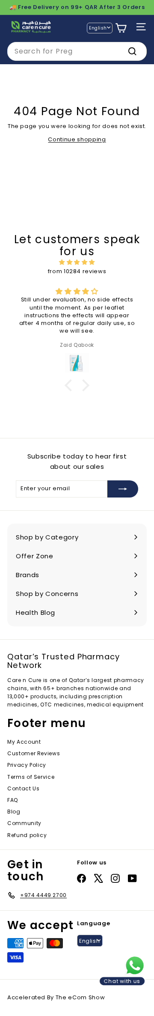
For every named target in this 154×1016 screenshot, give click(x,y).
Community (24, 823)
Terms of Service (30, 777)
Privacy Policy (26, 765)
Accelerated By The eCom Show (56, 997)
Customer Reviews (33, 753)
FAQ (12, 800)
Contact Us (23, 788)
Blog (14, 811)
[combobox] (77, 51)
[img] (77, 262)
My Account (24, 741)
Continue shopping (77, 139)
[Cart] (121, 28)
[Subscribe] (122, 489)
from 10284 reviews (77, 271)
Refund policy (27, 835)
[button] (71, 385)
